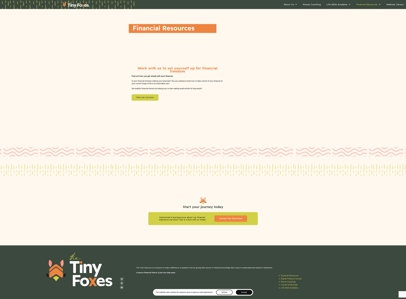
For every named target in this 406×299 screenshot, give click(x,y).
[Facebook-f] (121, 283)
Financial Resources (367, 4)
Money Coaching (312, 4)
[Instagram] (121, 279)
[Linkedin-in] (121, 287)
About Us (289, 4)
